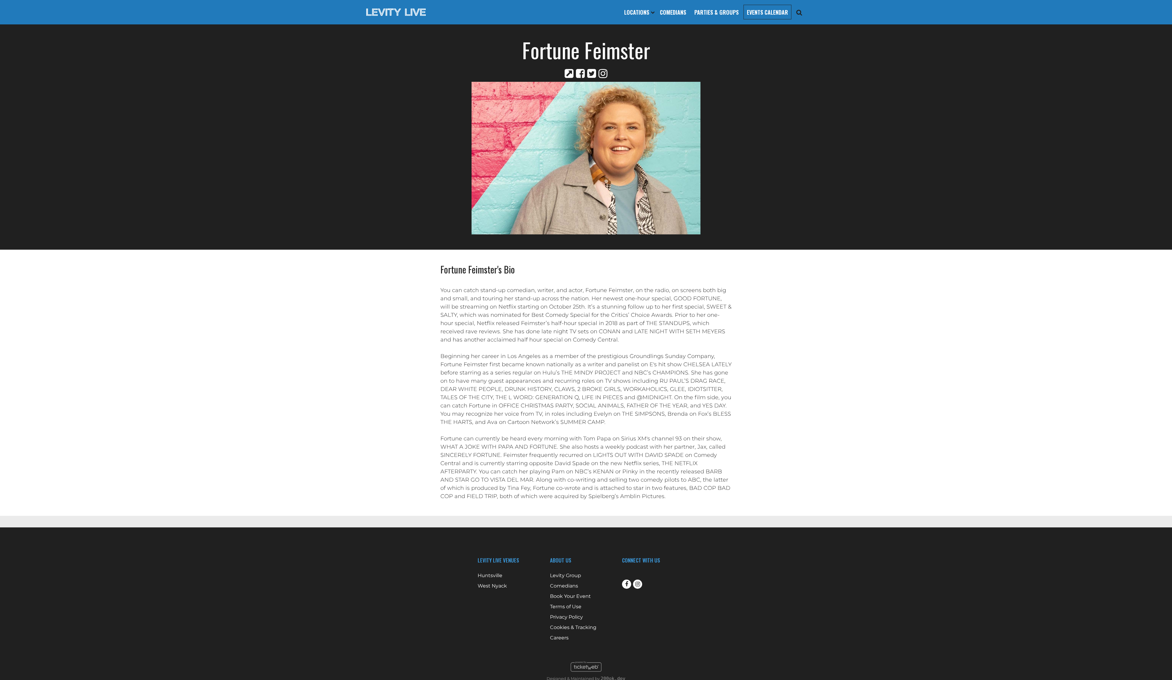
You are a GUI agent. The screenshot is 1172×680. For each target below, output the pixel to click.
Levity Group (565, 575)
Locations (637, 12)
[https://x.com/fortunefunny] (591, 73)
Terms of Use (565, 606)
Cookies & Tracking (573, 627)
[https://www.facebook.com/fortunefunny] (580, 73)
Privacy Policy (566, 617)
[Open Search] (799, 12)
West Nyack (492, 586)
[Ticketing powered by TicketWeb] (586, 673)
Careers (559, 637)
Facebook (626, 584)
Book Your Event (570, 596)
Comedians (673, 12)
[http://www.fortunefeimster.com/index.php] (569, 73)
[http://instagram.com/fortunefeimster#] (603, 73)
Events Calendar (767, 12)
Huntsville (490, 575)
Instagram (637, 584)
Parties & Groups (716, 12)
